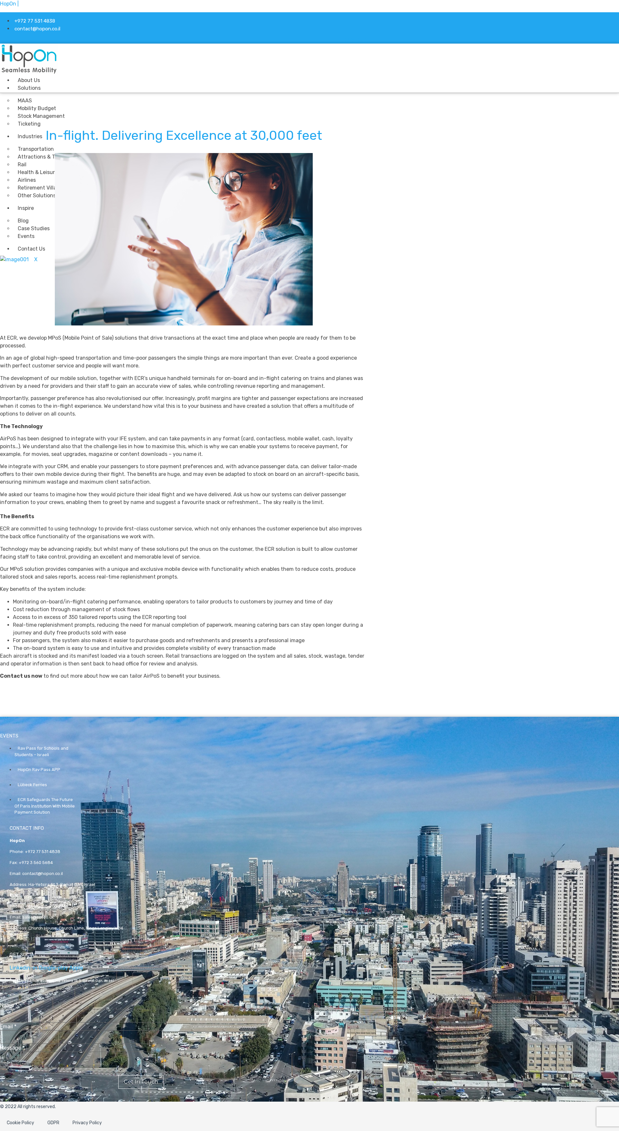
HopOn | (9, 4)
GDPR (53, 1123)
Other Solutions (37, 195)
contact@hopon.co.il (42, 873)
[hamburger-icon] (304, 79)
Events (26, 236)
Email (8, 1026)
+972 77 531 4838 (42, 851)
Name (8, 1005)
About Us (29, 80)
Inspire (26, 208)
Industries (30, 136)
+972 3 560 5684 (36, 862)
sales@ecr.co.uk (38, 917)
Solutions (29, 88)
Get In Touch (141, 1082)
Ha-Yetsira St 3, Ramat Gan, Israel (61, 884)
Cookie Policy (20, 1123)
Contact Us (31, 249)
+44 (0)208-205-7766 (46, 906)
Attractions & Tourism (44, 157)
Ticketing (29, 124)
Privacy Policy (87, 1123)
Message (12, 1048)
